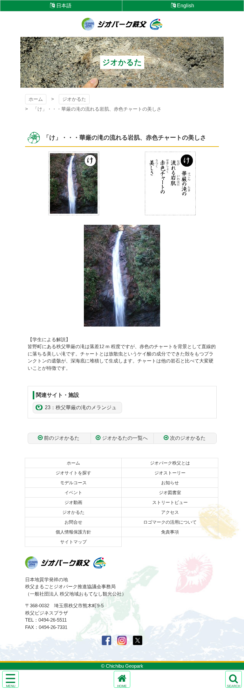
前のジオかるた (61, 438)
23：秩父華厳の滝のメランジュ (81, 407)
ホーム (36, 99)
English (185, 5)
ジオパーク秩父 (122, 24)
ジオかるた (74, 99)
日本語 (63, 5)
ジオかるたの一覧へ (125, 438)
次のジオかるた (188, 438)
